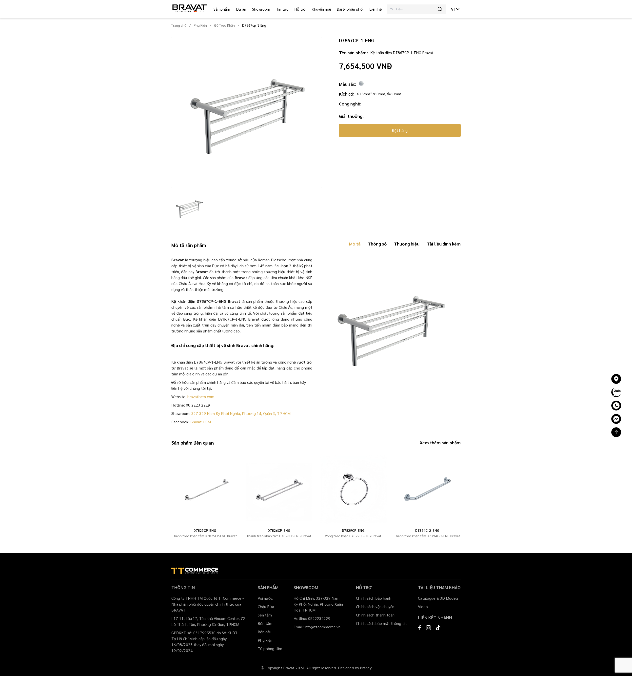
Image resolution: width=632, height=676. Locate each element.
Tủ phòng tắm (270, 648)
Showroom (261, 9)
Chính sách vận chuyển (375, 606)
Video (423, 606)
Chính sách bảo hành (373, 598)
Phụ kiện (265, 640)
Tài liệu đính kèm (444, 243)
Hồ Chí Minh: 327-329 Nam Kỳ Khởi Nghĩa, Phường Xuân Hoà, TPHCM (318, 604)
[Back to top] (616, 432)
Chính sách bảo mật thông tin (381, 623)
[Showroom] (616, 379)
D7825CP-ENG (205, 530)
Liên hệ (375, 9)
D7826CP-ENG (279, 530)
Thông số (377, 243)
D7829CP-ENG (353, 530)
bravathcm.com (200, 396)
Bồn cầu (264, 631)
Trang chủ (178, 25)
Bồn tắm (265, 623)
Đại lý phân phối (350, 9)
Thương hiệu (406, 243)
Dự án (241, 9)
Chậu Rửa (266, 606)
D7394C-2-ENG (427, 530)
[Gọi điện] (616, 405)
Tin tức (282, 9)
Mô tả (354, 243)
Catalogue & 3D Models (438, 598)
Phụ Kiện (200, 25)
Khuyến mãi (321, 9)
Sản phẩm (222, 9)
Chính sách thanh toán (375, 614)
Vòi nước (265, 598)
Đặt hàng (400, 130)
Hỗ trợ (300, 9)
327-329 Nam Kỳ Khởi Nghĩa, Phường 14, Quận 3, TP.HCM (241, 413)
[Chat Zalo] (616, 392)
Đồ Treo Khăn (224, 25)
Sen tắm (265, 614)
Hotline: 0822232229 (312, 618)
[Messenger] (616, 419)
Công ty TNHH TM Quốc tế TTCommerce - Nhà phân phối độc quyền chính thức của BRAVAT (207, 604)
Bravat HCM (200, 421)
